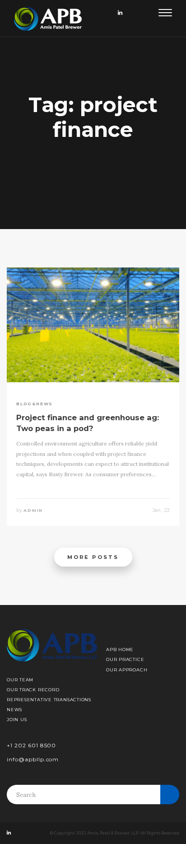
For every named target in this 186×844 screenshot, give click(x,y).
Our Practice (125, 659)
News (14, 709)
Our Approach (126, 669)
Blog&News (34, 403)
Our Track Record (33, 689)
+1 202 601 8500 (31, 745)
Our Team (20, 679)
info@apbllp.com (33, 759)
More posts (93, 557)
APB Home (120, 649)
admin (33, 510)
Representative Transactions (49, 699)
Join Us (17, 719)
